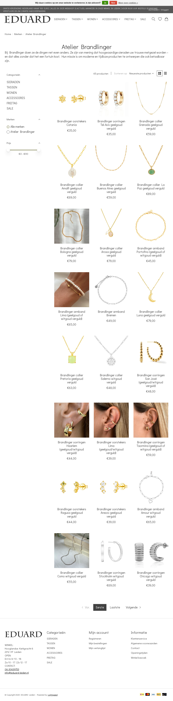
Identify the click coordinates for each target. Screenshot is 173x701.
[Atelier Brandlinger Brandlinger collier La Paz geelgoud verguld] (150, 162)
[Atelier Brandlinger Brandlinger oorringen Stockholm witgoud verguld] (111, 550)
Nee (113, 3)
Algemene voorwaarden (144, 643)
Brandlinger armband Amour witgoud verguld (150, 512)
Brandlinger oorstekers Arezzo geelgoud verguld (111, 512)
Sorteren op (120, 73)
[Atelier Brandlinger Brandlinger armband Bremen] (111, 289)
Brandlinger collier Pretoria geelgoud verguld (71, 378)
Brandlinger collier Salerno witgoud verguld (111, 378)
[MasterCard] (147, 694)
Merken (18, 34)
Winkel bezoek (138, 657)
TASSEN (12, 87)
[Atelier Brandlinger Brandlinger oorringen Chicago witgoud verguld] (150, 550)
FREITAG (12, 103)
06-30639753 (12, 669)
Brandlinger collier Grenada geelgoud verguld (151, 124)
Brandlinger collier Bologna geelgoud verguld (71, 251)
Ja (105, 3)
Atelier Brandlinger (22, 132)
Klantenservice (139, 638)
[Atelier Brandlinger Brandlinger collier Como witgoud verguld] (71, 550)
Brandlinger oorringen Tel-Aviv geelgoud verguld (111, 124)
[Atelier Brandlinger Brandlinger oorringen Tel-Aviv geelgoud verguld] (111, 99)
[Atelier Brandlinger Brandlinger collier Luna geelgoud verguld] (150, 289)
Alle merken (17, 127)
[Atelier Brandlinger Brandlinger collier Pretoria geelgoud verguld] (71, 353)
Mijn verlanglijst (97, 648)
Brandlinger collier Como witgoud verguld (71, 574)
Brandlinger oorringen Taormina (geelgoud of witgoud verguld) (151, 445)
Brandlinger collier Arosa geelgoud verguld (111, 251)
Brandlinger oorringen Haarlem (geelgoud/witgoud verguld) (71, 447)
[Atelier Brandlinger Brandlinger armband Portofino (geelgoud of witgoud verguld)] (150, 226)
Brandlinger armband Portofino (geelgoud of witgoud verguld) (151, 251)
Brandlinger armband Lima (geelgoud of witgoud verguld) (71, 315)
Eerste (100, 607)
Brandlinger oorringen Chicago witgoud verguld (151, 576)
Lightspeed (53, 694)
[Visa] (153, 694)
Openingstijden (139, 652)
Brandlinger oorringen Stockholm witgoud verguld (111, 576)
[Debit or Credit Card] (164, 694)
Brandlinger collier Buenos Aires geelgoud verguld (111, 188)
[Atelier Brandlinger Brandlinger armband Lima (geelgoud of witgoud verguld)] (71, 289)
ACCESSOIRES (16, 98)
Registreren (95, 638)
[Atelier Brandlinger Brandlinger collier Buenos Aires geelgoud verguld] (111, 162)
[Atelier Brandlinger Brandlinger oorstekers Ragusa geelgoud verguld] (71, 487)
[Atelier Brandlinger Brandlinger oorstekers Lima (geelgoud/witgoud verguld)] (111, 420)
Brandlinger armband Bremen (111, 313)
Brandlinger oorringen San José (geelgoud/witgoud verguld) (151, 380)
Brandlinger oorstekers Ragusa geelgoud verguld (71, 512)
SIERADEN (13, 82)
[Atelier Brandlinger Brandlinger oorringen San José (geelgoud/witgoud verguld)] (150, 353)
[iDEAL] (142, 694)
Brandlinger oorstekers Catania (71, 123)
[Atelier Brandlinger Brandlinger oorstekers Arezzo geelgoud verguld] (111, 487)
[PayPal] (159, 694)
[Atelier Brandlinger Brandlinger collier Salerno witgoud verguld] (111, 353)
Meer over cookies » (128, 3)
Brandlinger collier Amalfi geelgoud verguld (71, 188)
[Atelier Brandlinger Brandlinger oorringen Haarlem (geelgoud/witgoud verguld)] (71, 420)
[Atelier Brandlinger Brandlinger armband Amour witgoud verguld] (150, 487)
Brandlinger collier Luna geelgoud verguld (151, 313)
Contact (135, 648)
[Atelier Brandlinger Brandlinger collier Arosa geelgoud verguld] (111, 226)
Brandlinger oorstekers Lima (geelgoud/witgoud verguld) (111, 447)
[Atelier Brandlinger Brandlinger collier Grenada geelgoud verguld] (150, 99)
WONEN (12, 93)
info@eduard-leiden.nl (17, 672)
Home (8, 34)
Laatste (115, 607)
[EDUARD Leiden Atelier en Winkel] (27, 19)
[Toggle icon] (153, 19)
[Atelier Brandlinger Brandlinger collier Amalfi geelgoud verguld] (71, 162)
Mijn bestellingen (98, 643)
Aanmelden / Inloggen (159, 9)
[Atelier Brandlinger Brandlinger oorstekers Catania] (71, 99)
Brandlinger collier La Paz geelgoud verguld (151, 186)
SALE (143, 19)
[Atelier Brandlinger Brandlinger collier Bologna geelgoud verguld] (71, 226)
